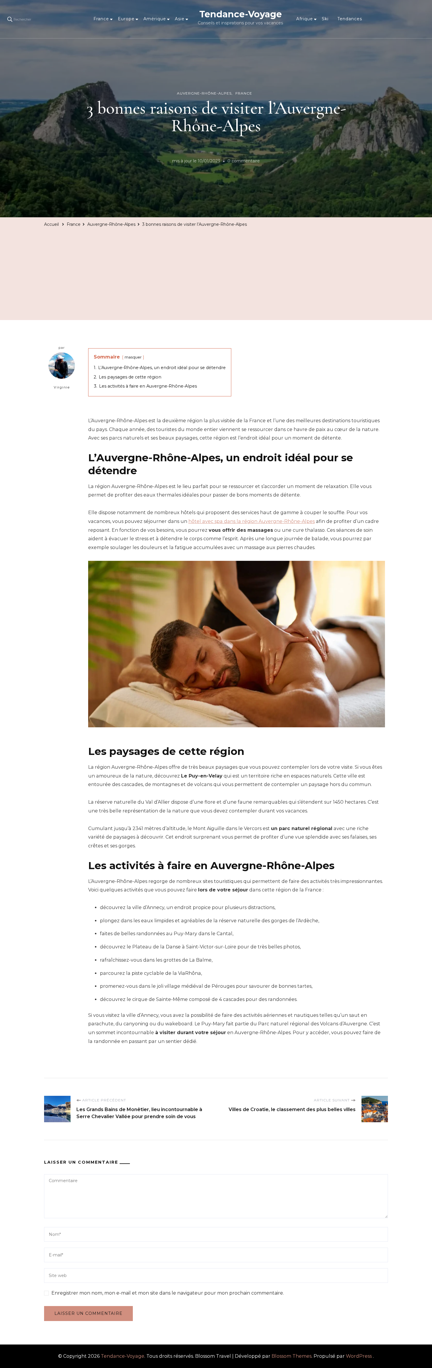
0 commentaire (243, 162)
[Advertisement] (216, 273)
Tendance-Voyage (240, 14)
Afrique (304, 18)
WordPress (359, 1356)
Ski (325, 18)
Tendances (349, 18)
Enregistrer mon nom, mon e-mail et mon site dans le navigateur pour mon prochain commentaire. (167, 1293)
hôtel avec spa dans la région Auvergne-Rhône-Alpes (251, 521)
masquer (133, 357)
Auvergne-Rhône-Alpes (204, 93)
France (101, 18)
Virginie (62, 387)
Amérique (154, 18)
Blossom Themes (292, 1356)
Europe (126, 18)
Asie (180, 18)
